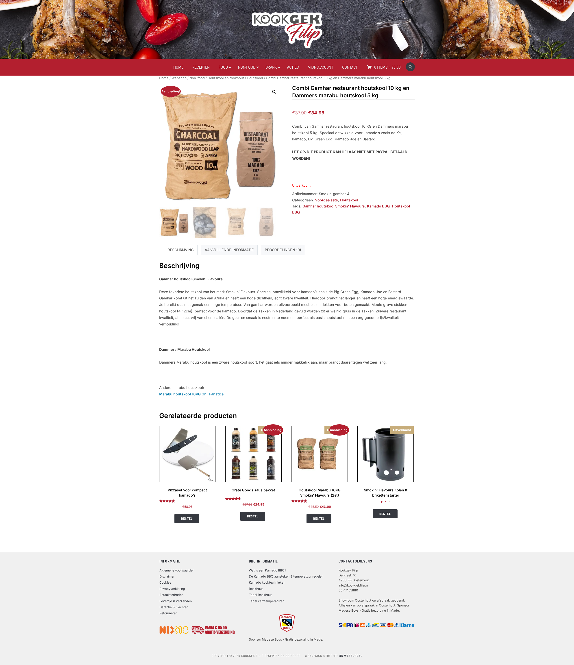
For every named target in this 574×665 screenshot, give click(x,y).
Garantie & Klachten (173, 607)
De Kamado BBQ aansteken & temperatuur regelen (286, 576)
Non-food (197, 78)
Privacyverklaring (172, 589)
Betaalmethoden (171, 595)
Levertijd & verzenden (175, 601)
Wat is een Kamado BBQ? (267, 570)
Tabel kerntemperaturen (266, 601)
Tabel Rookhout (260, 595)
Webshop (179, 78)
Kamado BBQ (378, 206)
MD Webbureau (351, 656)
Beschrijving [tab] (181, 250)
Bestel (187, 518)
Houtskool (255, 78)
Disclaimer (166, 576)
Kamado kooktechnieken (267, 582)
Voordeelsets (326, 200)
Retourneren (168, 613)
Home (164, 78)
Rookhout (256, 589)
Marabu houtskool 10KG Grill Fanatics (191, 394)
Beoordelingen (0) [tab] (283, 250)
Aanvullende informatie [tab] (229, 250)
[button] (274, 92)
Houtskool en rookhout (226, 78)
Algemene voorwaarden (176, 570)
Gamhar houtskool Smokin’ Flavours (333, 206)
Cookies (165, 582)
